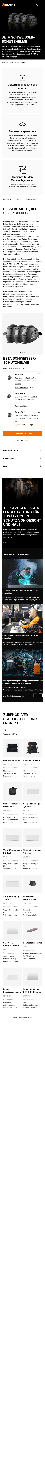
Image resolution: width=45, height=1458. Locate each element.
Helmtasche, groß (11, 760)
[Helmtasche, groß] (12, 748)
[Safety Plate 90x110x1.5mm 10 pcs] (12, 930)
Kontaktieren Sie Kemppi (22, 434)
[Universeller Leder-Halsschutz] (12, 791)
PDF (31, 387)
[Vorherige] (4, 333)
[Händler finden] (22, 440)
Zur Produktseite (21, 387)
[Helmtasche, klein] (32, 748)
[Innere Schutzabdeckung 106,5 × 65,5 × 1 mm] (12, 977)
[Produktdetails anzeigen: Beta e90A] (39, 393)
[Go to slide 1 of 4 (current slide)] (3, 542)
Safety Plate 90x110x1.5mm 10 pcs (11, 946)
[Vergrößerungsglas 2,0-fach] (12, 838)
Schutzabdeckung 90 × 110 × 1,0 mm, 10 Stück (31, 992)
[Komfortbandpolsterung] (32, 930)
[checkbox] (22, 380)
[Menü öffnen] (42, 5)
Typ (4, 730)
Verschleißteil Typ (10, 734)
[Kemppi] (8, 4)
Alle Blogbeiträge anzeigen (13, 696)
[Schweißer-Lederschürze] (32, 884)
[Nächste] (40, 333)
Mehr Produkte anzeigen (22, 1017)
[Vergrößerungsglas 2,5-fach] (32, 791)
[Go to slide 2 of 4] (5, 542)
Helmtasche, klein (31, 760)
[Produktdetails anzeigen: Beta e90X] (39, 374)
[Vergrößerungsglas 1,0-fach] (12, 884)
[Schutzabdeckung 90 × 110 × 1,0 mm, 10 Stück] (32, 977)
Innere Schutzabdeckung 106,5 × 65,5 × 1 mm (12, 992)
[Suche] (37, 5)
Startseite (5, 62)
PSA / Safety (14, 62)
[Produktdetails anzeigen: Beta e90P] (39, 412)
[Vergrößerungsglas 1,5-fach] (32, 838)
